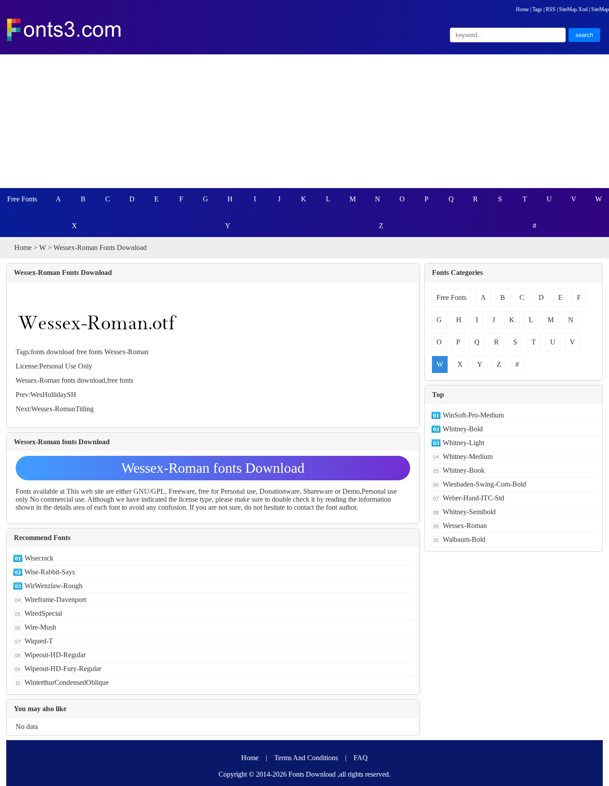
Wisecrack (39, 558)
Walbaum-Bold (464, 539)
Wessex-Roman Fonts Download (63, 272)
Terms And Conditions (306, 757)
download (60, 352)
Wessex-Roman (126, 352)
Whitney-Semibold (469, 512)
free (81, 352)
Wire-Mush (40, 627)
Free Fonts (22, 199)
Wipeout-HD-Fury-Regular (63, 668)
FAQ (361, 757)
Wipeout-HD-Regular (55, 655)
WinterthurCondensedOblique (67, 682)
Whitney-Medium (468, 456)
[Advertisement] (304, 121)
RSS (551, 9)
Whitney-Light (463, 442)
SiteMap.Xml (573, 9)
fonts (38, 352)
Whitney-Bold (463, 429)
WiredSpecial (43, 613)
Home (522, 9)
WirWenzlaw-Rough (53, 586)
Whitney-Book (464, 470)
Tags (537, 9)
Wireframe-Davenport (55, 599)
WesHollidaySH (53, 394)
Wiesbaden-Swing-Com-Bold (484, 484)
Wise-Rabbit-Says (50, 572)
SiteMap (600, 9)
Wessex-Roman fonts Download (212, 468)
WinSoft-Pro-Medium (473, 415)
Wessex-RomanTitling (62, 409)
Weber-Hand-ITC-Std (473, 498)
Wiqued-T (39, 641)
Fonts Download (312, 774)
